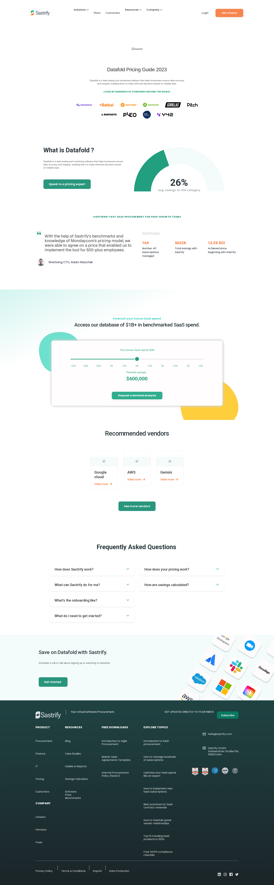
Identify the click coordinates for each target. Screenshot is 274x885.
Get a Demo (229, 13)
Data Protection (119, 871)
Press (39, 842)
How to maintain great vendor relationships (157, 822)
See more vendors (137, 506)
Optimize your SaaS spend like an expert (160, 774)
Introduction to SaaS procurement (156, 742)
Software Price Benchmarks (73, 795)
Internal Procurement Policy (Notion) (115, 774)
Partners (41, 829)
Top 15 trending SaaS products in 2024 (156, 837)
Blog (67, 741)
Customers (113, 13)
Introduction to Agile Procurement (114, 742)
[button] (81, 10)
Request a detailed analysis (137, 395)
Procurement (44, 741)
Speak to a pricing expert (67, 184)
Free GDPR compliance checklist (158, 853)
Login (205, 13)
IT (37, 766)
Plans (97, 13)
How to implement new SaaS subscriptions (158, 790)
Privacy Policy (44, 871)
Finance (40, 753)
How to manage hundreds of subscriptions (160, 758)
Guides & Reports (76, 766)
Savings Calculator (76, 779)
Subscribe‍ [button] (227, 715)
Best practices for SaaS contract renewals (158, 806)
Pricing (40, 779)
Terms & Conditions (73, 871)
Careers (41, 817)
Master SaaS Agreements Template (116, 758)
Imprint (97, 871)
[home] (40, 13)
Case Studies (73, 753)
